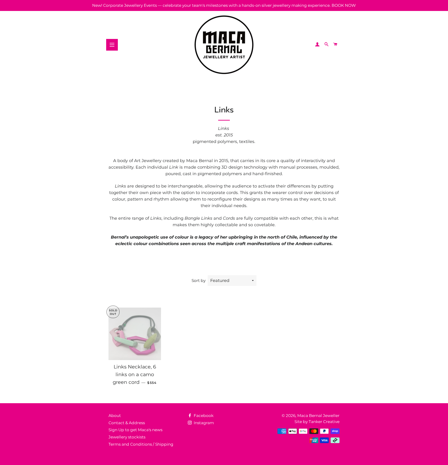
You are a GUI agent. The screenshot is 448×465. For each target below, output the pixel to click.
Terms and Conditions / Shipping (140, 444)
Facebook (203, 415)
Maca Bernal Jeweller (318, 415)
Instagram (203, 422)
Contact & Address (126, 422)
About (114, 415)
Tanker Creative (324, 421)
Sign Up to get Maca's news (135, 429)
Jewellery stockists (126, 437)
